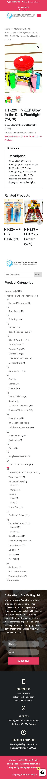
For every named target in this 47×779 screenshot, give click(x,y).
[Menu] (39, 15)
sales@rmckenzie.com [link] (23, 697)
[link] (14, 2)
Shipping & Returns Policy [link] (24, 774)
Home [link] (7, 29)
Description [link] (13, 148)
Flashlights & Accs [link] (26, 32)
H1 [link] (15, 32)
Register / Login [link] (23, 7)
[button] (38, 47)
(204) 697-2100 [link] (23, 693)
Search (38, 274)
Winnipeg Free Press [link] (29, 767)
